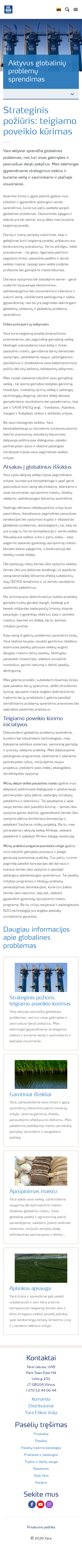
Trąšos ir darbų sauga (41, 1462)
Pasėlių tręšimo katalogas (41, 1448)
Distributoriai (41, 1406)
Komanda (41, 1399)
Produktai (41, 1434)
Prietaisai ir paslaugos (41, 1455)
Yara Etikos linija (41, 1413)
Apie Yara (41, 1476)
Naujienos (41, 1469)
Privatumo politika (41, 1527)
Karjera (41, 1482)
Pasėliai (41, 1441)
